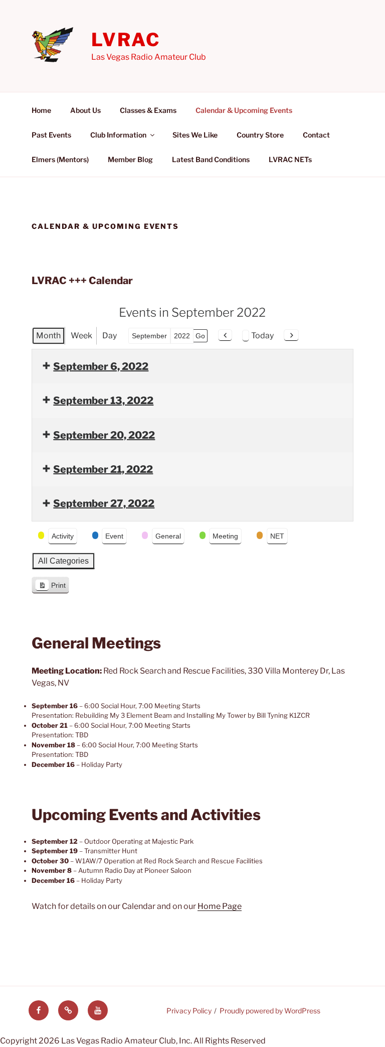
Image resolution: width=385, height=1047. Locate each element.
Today (262, 335)
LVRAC (125, 40)
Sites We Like (195, 134)
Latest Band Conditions (211, 159)
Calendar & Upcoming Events (244, 110)
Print (50, 587)
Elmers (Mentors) (60, 159)
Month (48, 335)
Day (109, 335)
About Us (85, 110)
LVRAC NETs (290, 159)
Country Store (260, 134)
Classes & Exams (148, 110)
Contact (316, 134)
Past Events (51, 134)
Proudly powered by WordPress (270, 1010)
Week (81, 335)
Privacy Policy (189, 1010)
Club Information (118, 134)
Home (41, 110)
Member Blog (130, 159)
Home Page (220, 906)
